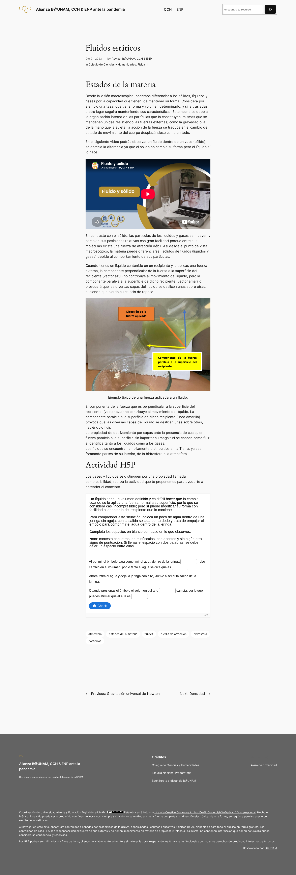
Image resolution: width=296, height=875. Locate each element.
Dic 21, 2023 (94, 58)
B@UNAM (271, 848)
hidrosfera (200, 634)
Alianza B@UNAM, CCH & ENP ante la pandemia (80, 9)
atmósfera (95, 634)
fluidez (149, 634)
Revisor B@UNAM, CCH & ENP (132, 58)
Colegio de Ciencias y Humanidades (112, 64)
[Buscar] (270, 9)
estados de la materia (123, 634)
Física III (143, 64)
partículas (94, 641)
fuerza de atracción (173, 634)
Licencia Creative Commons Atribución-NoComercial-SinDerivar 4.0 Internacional (205, 812)
